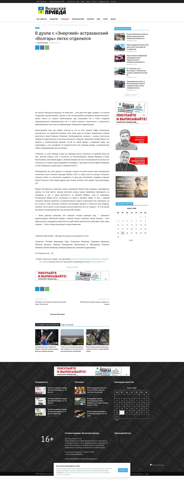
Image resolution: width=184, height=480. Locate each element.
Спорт (105, 19)
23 (145, 229)
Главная (37, 25)
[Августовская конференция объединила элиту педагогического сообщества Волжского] (119, 58)
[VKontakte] (147, 1)
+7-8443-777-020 (88, 452)
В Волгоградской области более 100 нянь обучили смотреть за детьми (96, 390)
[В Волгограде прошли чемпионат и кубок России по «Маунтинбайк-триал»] (97, 337)
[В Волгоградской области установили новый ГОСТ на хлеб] (80, 414)
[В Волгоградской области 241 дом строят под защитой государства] (119, 47)
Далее (113, 19)
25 (123, 233)
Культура (90, 19)
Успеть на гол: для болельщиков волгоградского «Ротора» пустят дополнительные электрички (72, 349)
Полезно (94, 1)
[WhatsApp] (47, 47)
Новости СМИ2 (72, 267)
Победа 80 (65, 19)
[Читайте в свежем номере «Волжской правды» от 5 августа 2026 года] (40, 412)
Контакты (113, 1)
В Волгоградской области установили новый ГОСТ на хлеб (97, 414)
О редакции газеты (104, 1)
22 (141, 229)
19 (127, 229)
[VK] (42, 47)
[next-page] (40, 355)
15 (141, 225)
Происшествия (78, 19)
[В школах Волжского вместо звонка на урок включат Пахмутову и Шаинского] (119, 36)
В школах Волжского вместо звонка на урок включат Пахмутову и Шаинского (137, 36)
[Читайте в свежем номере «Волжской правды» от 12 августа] (40, 401)
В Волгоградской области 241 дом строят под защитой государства (138, 47)
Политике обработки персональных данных (78, 472)
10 (118, 225)
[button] (146, 19)
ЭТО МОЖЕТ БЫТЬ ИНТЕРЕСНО (47, 325)
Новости (75, 259)
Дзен (41, 262)
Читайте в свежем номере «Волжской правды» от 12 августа (57, 401)
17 (118, 229)
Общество (54, 19)
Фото (77, 1)
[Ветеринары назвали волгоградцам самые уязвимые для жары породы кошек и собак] (80, 401)
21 (136, 229)
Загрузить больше (131, 95)
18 (123, 229)
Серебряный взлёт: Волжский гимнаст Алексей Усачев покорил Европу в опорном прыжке (46, 349)
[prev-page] (36, 355)
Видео (83, 1)
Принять (123, 470)
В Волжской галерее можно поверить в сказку (94, 303)
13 (132, 225)
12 (127, 225)
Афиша (88, 1)
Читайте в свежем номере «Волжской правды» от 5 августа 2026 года (57, 412)
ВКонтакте (96, 259)
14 (136, 225)
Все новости (71, 1)
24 (118, 233)
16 (145, 225)
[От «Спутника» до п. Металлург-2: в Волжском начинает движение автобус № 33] (119, 71)
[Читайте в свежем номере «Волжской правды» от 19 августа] (40, 390)
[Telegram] (143, 1)
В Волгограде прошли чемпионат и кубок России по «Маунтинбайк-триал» (97, 349)
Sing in (147, 474)
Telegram (104, 259)
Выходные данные (137, 474)
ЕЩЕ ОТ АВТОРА (67, 325)
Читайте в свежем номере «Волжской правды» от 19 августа (57, 390)
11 (123, 225)
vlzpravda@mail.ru (98, 262)
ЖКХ (98, 19)
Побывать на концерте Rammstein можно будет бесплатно (50, 303)
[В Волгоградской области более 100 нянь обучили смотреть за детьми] (80, 390)
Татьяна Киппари (42, 43)
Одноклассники (85, 259)
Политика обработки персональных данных (81, 459)
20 (132, 229)
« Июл (131, 240)
